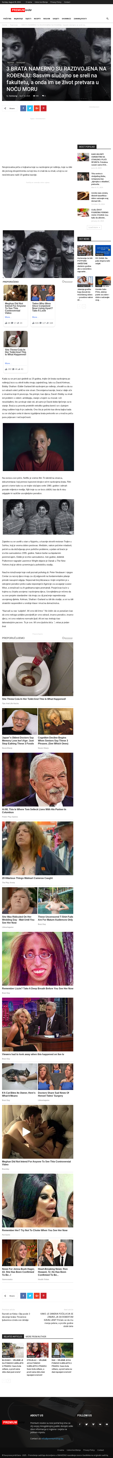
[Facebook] (79, 1424)
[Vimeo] (93, 1424)
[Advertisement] (37, 141)
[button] (107, 18)
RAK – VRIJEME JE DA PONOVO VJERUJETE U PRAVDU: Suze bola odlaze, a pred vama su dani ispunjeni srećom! (62, 1366)
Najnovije (18, 18)
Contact (67, 2)
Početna (7, 18)
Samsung (13, 96)
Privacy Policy (55, 2)
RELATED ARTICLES (13, 1336)
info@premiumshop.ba (52, 1438)
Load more (93, 227)
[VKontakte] (100, 1424)
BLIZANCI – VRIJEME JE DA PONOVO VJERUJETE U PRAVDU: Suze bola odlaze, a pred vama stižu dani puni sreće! (12, 1366)
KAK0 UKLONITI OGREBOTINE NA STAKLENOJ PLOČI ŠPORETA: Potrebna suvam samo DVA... (99, 159)
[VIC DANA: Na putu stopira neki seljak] (103, 250)
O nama (29, 2)
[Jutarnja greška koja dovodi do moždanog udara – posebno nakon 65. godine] (85, 281)
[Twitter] (86, 1424)
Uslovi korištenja (41, 2)
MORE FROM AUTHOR (36, 1336)
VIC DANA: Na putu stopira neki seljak (102, 261)
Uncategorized (83, 286)
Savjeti (56, 18)
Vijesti (28, 18)
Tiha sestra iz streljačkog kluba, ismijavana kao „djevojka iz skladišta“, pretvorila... (100, 179)
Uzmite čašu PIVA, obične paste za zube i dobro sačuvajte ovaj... (102, 294)
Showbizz (66, 18)
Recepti (37, 18)
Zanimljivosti (80, 18)
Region (46, 18)
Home (4, 25)
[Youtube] (106, 1424)
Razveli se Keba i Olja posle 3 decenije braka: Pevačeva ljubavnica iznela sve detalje (16, 1316)
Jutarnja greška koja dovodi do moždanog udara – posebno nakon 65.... (85, 294)
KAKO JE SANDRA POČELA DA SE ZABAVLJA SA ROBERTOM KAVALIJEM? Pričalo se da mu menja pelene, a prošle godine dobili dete (57, 1320)
